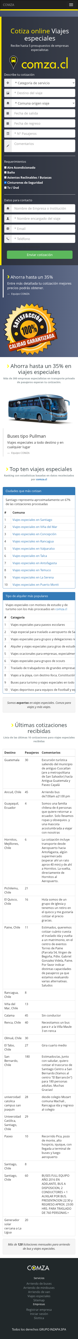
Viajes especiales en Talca (30, 556)
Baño (11, 172)
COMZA (8, 5)
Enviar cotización (40, 255)
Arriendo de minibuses (39, 1288)
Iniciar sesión (39, 1314)
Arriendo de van (39, 1292)
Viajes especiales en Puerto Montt (36, 585)
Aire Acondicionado (21, 168)
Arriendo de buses (39, 1284)
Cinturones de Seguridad (25, 183)
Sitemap (39, 1300)
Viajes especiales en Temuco (32, 570)
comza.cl (41, 479)
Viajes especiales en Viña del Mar (35, 527)
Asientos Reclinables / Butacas (29, 178)
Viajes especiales (39, 1296)
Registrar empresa (39, 1310)
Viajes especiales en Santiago (32, 520)
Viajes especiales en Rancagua (33, 541)
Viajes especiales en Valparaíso (34, 549)
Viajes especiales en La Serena (33, 577)
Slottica (39, 1318)
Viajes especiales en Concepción (34, 534)
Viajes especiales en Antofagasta (35, 563)
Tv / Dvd (13, 188)
